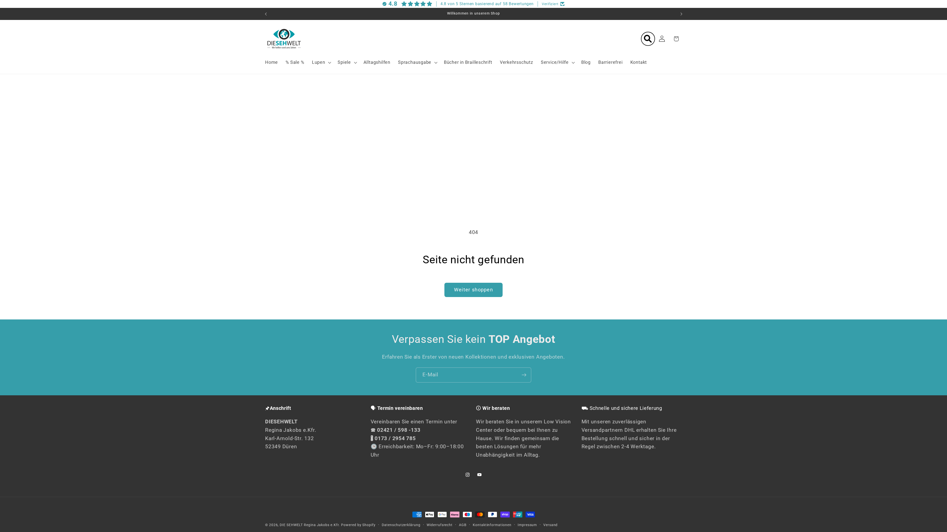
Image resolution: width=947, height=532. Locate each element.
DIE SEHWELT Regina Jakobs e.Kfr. (310, 525)
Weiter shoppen (473, 290)
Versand (550, 525)
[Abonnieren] (524, 374)
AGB (463, 525)
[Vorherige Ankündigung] (265, 14)
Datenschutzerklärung (401, 525)
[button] (321, 62)
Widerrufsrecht (440, 525)
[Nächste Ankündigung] (681, 14)
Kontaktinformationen (492, 525)
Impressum (527, 525)
